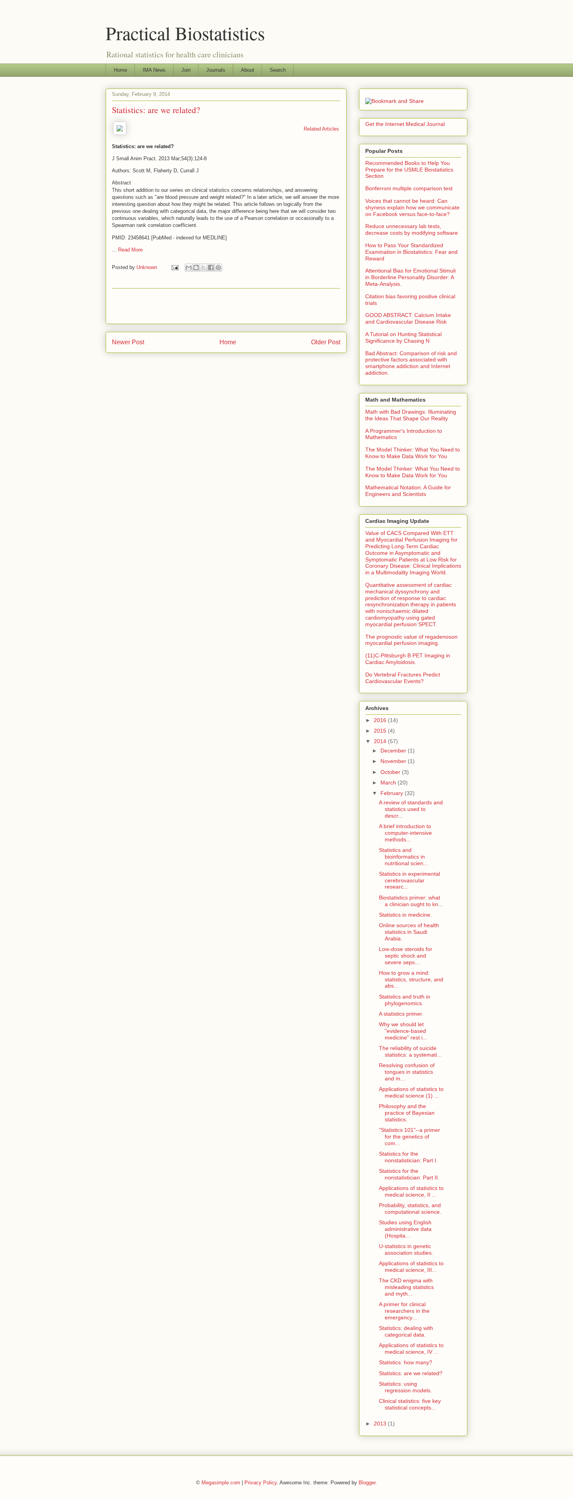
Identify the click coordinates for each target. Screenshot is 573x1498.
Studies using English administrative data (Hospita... (405, 1229)
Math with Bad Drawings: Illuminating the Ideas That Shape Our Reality (410, 415)
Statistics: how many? (405, 1362)
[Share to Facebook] (211, 267)
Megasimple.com (221, 1483)
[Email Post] (174, 267)
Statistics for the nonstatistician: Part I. (408, 1157)
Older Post (325, 342)
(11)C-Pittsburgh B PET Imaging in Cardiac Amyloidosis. (407, 658)
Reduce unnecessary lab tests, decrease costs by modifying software (411, 229)
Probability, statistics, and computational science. (410, 1208)
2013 (381, 1423)
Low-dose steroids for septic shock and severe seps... (405, 955)
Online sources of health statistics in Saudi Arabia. (409, 932)
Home (120, 70)
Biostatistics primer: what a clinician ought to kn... (411, 900)
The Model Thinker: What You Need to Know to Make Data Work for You (412, 452)
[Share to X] (203, 267)
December (394, 750)
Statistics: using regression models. (405, 1387)
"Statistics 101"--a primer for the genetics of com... (409, 1136)
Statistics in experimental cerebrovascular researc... (409, 880)
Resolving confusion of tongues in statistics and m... (407, 1072)
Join (186, 70)
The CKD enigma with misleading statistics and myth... (406, 1287)
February (392, 793)
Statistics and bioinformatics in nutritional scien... (403, 856)
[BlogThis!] (196, 267)
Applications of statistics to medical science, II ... (411, 1191)
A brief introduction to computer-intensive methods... (405, 833)
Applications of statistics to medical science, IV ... (411, 1348)
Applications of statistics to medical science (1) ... (411, 1092)
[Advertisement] (226, 306)
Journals (215, 70)
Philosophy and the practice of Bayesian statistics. (407, 1113)
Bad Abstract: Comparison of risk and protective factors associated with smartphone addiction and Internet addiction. (411, 363)
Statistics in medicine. (405, 915)
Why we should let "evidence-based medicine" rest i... (403, 1031)
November (394, 761)
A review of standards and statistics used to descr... (411, 809)
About (247, 70)
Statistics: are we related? (410, 1373)
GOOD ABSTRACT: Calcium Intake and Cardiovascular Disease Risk (408, 318)
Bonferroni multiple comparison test (409, 188)
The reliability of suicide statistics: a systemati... (410, 1051)
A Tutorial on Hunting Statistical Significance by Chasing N (403, 337)
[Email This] (189, 267)
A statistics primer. (401, 1014)
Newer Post (128, 342)
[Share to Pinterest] (218, 267)
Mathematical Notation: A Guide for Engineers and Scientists (408, 490)
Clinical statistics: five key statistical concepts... (410, 1404)
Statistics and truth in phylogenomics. (404, 999)
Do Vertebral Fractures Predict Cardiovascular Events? (402, 677)
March (389, 782)
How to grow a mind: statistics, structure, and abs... (411, 979)
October (391, 772)
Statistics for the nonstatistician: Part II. (409, 1174)
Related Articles (321, 129)
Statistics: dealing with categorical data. (406, 1331)
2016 (381, 720)
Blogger (367, 1483)
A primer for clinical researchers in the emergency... (404, 1311)
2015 (381, 731)
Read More (130, 250)
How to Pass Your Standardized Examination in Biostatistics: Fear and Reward (411, 252)
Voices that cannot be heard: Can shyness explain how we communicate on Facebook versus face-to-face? (412, 207)
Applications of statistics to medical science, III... (411, 1266)
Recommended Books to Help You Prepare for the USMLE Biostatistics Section (409, 169)
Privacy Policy (260, 1483)
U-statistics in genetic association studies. (406, 1249)
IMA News (154, 70)
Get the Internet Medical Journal (405, 124)
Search (278, 70)
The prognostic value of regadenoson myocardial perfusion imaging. (411, 640)
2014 (381, 741)
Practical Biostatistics (185, 32)
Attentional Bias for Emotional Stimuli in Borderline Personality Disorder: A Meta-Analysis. (410, 277)
